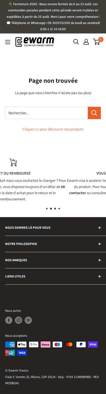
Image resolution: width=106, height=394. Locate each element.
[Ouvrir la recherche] (76, 42)
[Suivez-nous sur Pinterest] (28, 320)
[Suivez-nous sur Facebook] (8, 320)
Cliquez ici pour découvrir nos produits (53, 129)
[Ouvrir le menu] (7, 42)
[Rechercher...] (94, 113)
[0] (96, 42)
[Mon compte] (86, 42)
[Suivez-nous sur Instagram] (18, 320)
